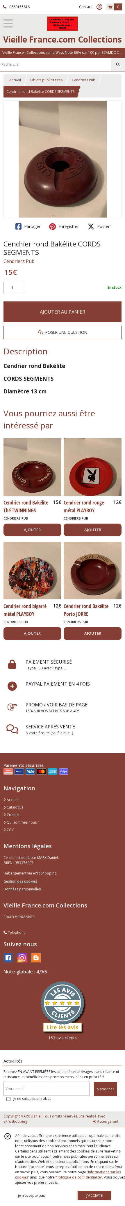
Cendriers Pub (83, 80)
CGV (10, 829)
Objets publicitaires (46, 80)
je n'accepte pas (31, 1195)
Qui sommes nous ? (22, 822)
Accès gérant (107, 1121)
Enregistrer (68, 226)
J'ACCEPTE (94, 1195)
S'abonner (105, 1089)
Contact (85, 6)
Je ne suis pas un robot (32, 1098)
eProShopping (15, 1121)
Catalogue (15, 807)
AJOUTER (32, 529)
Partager (31, 226)
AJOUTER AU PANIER (62, 312)
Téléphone (16, 932)
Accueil (15, 80)
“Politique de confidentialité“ (79, 1177)
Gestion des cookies (20, 881)
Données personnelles (22, 889)
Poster (103, 226)
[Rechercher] (118, 64)
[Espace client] (99, 7)
